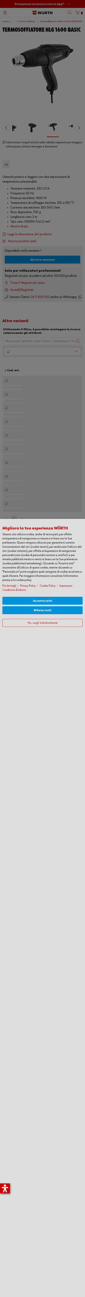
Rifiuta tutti (42, 610)
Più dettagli (9, 585)
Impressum (66, 585)
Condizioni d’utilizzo (14, 589)
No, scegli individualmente (42, 622)
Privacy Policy (28, 585)
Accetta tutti (42, 600)
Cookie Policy (48, 585)
